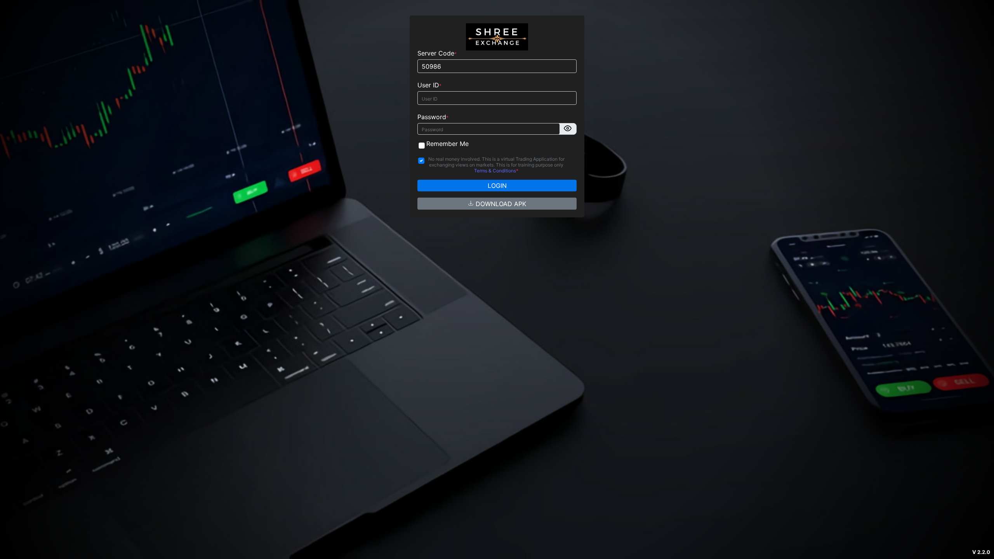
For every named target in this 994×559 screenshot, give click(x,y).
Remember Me (447, 144)
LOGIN (497, 185)
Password (431, 117)
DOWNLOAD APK (500, 204)
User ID (428, 85)
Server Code (435, 53)
